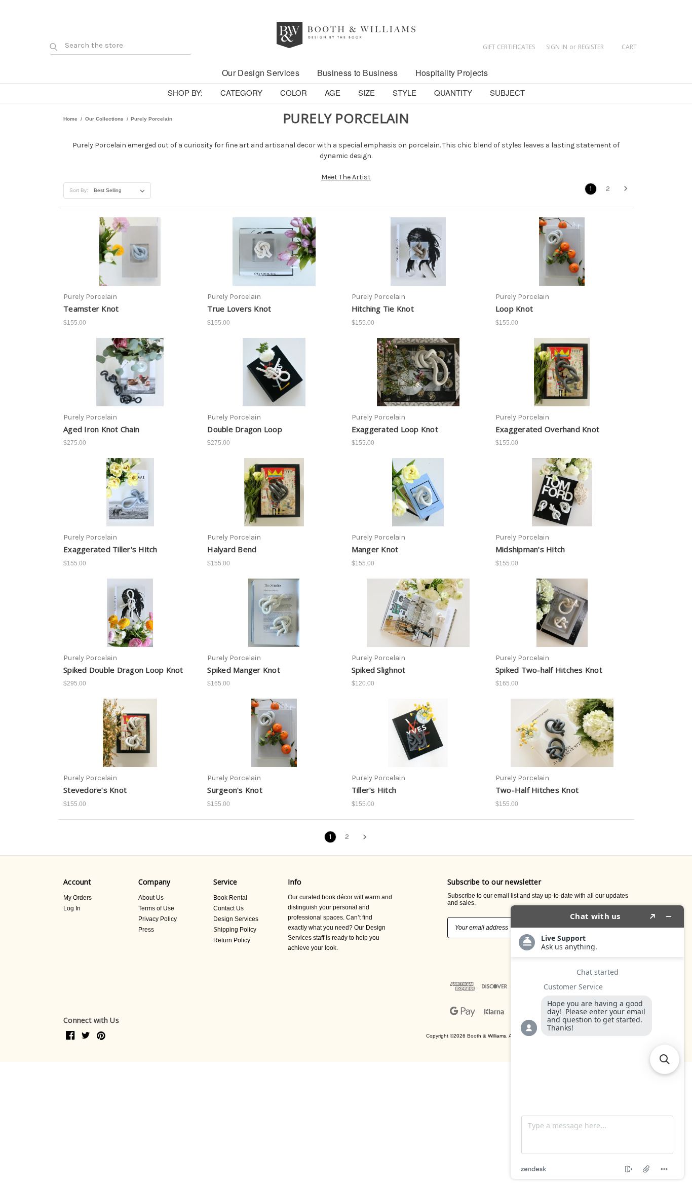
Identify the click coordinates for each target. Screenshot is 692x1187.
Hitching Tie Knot (383, 308)
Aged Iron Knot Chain (101, 429)
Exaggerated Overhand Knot (547, 429)
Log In (72, 908)
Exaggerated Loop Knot (395, 429)
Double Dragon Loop (244, 429)
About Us (151, 897)
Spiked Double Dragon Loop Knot (123, 670)
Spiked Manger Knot (243, 670)
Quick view (128, 228)
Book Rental (230, 897)
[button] (664, 1059)
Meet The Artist (346, 177)
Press (146, 929)
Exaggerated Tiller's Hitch (110, 549)
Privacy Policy (157, 919)
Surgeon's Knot (234, 790)
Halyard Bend (231, 549)
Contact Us (228, 908)
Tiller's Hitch (374, 790)
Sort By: (78, 190)
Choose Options (274, 264)
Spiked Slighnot (379, 670)
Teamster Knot (91, 308)
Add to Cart (130, 264)
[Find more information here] (597, 1042)
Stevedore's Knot (95, 790)
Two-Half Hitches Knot (537, 790)
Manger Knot (375, 549)
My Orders (77, 897)
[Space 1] (204, 71)
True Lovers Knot (239, 308)
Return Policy (231, 940)
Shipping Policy (234, 929)
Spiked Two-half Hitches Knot (548, 670)
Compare (126, 247)
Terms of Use (156, 908)
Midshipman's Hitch (530, 549)
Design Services (235, 919)
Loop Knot (514, 308)
